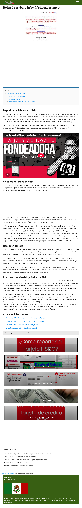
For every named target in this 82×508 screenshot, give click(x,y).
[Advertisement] (41, 74)
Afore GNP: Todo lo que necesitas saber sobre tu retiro (20, 456)
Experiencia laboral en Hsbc (16, 93)
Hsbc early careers (14, 99)
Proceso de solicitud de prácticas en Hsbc (22, 102)
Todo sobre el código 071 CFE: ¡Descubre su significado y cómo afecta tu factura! (28, 453)
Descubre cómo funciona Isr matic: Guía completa (19, 465)
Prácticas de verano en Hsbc (18, 96)
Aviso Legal (7, 477)
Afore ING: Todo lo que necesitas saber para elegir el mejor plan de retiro (25, 459)
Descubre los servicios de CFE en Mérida (16, 462)
